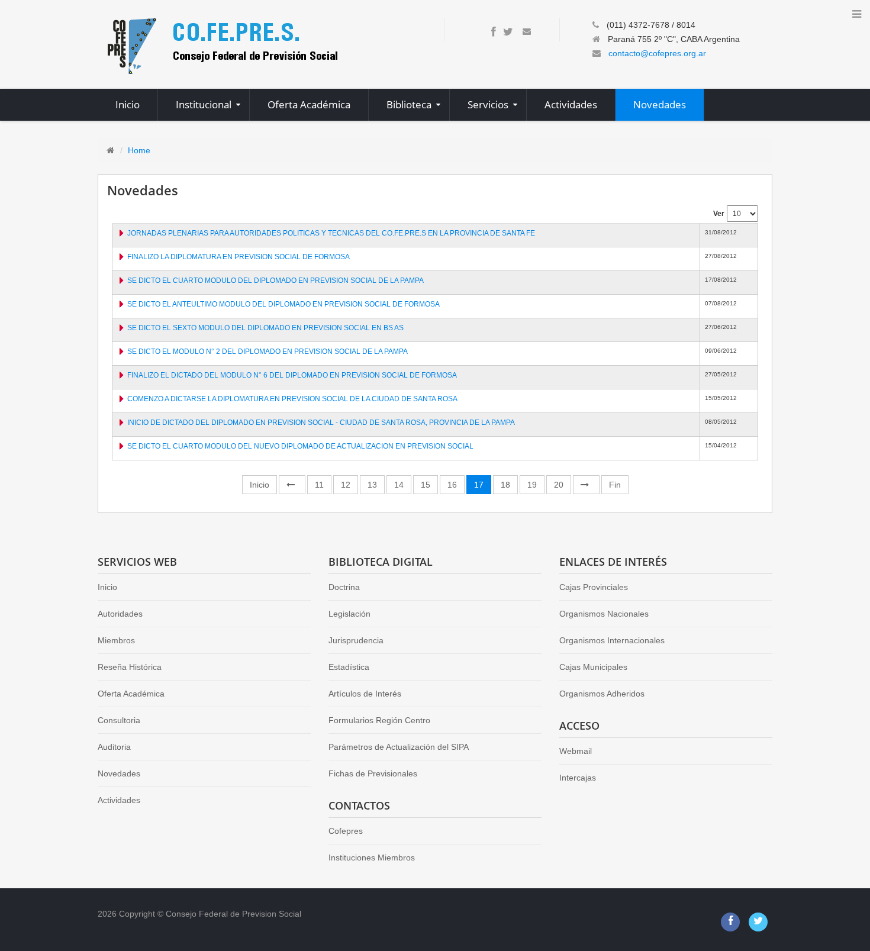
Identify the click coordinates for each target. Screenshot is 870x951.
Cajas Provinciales (593, 587)
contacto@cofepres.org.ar (657, 53)
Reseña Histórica (130, 667)
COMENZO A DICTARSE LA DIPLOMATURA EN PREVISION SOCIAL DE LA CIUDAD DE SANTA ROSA (292, 399)
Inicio (259, 484)
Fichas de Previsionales (372, 773)
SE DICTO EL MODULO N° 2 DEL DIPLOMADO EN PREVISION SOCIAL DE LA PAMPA (267, 351)
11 (319, 484)
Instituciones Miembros (371, 857)
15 (425, 484)
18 (505, 484)
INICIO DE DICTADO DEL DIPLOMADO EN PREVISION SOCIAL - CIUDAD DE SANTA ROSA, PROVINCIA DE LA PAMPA (321, 422)
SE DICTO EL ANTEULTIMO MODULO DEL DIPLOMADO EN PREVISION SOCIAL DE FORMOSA (283, 304)
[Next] (586, 484)
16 (452, 484)
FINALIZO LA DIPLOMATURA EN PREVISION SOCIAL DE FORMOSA (238, 257)
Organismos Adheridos (602, 693)
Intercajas (577, 777)
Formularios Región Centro (379, 720)
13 (372, 484)
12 (345, 484)
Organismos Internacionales (612, 640)
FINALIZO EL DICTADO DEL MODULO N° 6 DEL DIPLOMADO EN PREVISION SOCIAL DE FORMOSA (292, 375)
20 (558, 484)
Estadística (348, 667)
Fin (615, 484)
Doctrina (344, 587)
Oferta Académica (131, 693)
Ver (718, 213)
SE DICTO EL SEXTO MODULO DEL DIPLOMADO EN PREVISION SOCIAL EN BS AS (265, 328)
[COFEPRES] (221, 45)
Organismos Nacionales (604, 613)
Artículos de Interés (364, 693)
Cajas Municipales (593, 667)
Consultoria (119, 720)
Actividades (119, 800)
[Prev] (292, 484)
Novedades (119, 773)
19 (532, 484)
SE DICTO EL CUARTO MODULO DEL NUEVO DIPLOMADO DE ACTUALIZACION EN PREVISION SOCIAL (300, 446)
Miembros (116, 640)
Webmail (575, 751)
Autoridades (120, 613)
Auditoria (114, 747)
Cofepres (345, 831)
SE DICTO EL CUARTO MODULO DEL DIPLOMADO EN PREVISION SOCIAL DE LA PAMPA (275, 280)
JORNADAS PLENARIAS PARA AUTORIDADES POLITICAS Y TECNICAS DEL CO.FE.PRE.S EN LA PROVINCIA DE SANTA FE (331, 233)
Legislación (349, 613)
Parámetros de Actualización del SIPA (398, 747)
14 (399, 484)
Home (139, 150)
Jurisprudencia (356, 640)
